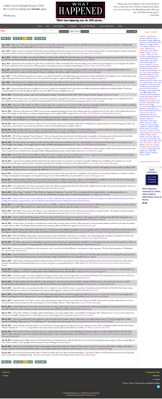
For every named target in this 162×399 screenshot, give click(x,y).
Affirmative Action (151, 38)
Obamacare (149, 118)
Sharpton (147, 132)
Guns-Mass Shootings (80, 53)
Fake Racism (38, 47)
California (152, 46)
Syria (150, 136)
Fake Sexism (114, 263)
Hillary (145, 92)
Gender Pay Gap (144, 86)
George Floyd (154, 86)
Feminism (142, 80)
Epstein (150, 68)
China (150, 50)
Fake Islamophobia (145, 74)
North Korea (150, 116)
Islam (91, 53)
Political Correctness (145, 122)
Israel (157, 102)
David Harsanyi (144, 58)
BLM (48, 169)
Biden (79, 126)
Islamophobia (151, 102)
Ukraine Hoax (149, 144)
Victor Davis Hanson (152, 146)
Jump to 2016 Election (88, 26)
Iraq (140, 102)
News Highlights (59, 26)
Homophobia (155, 94)
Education (142, 66)
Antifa (159, 42)
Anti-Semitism (152, 42)
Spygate (154, 134)
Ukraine (141, 144)
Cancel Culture (90, 65)
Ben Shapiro (150, 44)
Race (101, 194)
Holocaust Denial (110, 94)
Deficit (156, 58)
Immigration (93, 182)
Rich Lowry (149, 128)
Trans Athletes (147, 142)
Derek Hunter (153, 60)
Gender (158, 84)
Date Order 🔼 (131, 31)
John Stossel (143, 104)
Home (40, 26)
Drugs (87, 296)
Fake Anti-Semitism (151, 70)
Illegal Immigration (56, 47)
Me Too (94, 290)
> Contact (156, 379)
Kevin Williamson (152, 106)
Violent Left (55, 169)
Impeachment (152, 100)
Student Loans (143, 136)
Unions (157, 144)
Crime (78, 107)
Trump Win (156, 142)
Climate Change (88, 348)
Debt (151, 58)
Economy (155, 64)
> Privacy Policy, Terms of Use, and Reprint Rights (141, 383)
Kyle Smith (151, 108)
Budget (145, 46)
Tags (47, 26)
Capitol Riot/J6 (149, 48)
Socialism (148, 134)
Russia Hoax (143, 130)
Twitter (120, 26)
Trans (101, 175)
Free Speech (86, 175)
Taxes (144, 138)
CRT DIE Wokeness (95, 113)
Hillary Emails (152, 92)
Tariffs (154, 136)
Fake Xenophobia (149, 78)
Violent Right (151, 149)
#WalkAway (143, 36)
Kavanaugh (99, 101)
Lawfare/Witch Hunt (149, 110)
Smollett (141, 134)
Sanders (150, 130)
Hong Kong (143, 96)
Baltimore (142, 44)
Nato (151, 114)
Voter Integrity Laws (106, 138)
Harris (46, 47)
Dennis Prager (143, 60)
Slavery (159, 132)
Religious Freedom (99, 238)
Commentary (72, 26)
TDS (107, 327)
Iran (158, 100)
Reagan (156, 124)
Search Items (64, 31)
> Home (5, 376)
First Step (149, 80)
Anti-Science (143, 42)
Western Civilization (151, 152)
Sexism (92, 256)
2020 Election (84, 200)
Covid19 (85, 138)
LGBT (159, 110)
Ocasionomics (143, 120)
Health (153, 90)
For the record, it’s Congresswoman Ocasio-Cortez (150, 81)
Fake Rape (90, 101)
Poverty (141, 124)
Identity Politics (108, 113)
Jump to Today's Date (106, 26)
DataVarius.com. (91, 395)
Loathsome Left (86, 207)
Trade (159, 140)
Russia (155, 128)
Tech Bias (154, 138)
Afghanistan (156, 40)
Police (109, 84)
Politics (91, 59)
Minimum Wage (144, 114)
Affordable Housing (145, 40)
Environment (143, 68)
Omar (150, 120)
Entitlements (155, 66)
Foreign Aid (143, 84)
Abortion (142, 38)
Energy (148, 66)
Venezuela (142, 146)
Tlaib (155, 140)
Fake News (100, 65)
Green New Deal (144, 88)
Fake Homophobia (153, 72)
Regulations (143, 126)
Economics (148, 64)
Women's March (144, 154)
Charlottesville (143, 50)
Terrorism (97, 53)
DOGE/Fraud (143, 62)
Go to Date (85, 31)
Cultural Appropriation (153, 56)
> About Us (155, 376)
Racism (107, 65)
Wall (150, 150)
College (84, 113)
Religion (150, 126)
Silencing (96, 72)
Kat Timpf (151, 104)
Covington (142, 54)
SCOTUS (157, 130)
